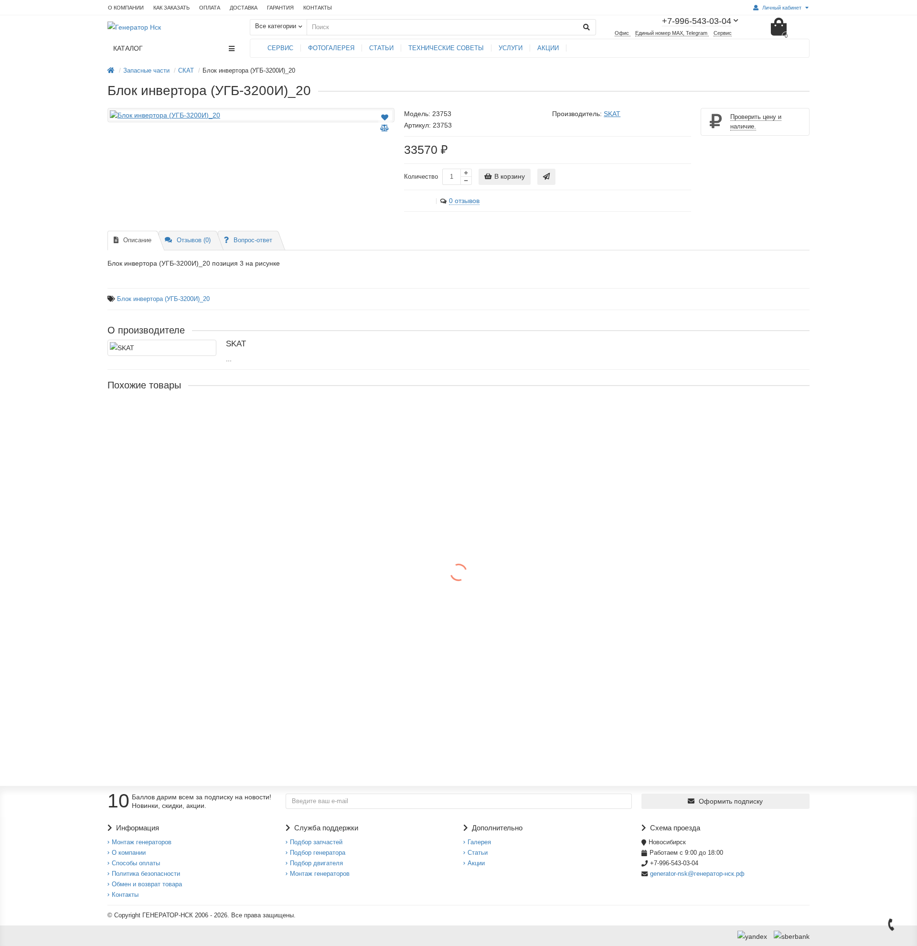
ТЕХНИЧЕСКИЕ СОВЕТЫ (446, 48)
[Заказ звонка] (891, 924)
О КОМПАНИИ (126, 8)
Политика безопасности (146, 873)
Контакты (125, 894)
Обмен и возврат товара (147, 884)
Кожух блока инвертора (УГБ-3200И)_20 (173, 416)
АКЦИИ (548, 48)
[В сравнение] (384, 128)
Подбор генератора (317, 852)
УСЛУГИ (510, 48)
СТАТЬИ (381, 48)
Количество (421, 176)
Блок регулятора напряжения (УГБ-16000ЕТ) (180, 694)
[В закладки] (385, 117)
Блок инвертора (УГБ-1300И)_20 (160, 601)
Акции (476, 863)
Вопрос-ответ (253, 240)
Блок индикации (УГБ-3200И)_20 (161, 509)
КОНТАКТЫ (317, 8)
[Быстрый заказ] (546, 177)
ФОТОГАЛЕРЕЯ (331, 48)
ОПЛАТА (209, 8)
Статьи (478, 852)
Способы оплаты (136, 863)
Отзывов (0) (194, 240)
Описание (137, 240)
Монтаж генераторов (141, 842)
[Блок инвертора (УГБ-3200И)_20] (251, 115)
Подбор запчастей (316, 842)
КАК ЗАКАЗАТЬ (171, 8)
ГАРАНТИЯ (280, 8)
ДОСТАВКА (243, 8)
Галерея (479, 842)
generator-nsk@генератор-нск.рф (697, 873)
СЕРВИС (280, 48)
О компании (129, 852)
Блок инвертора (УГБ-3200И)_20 (163, 299)
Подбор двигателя (316, 863)
